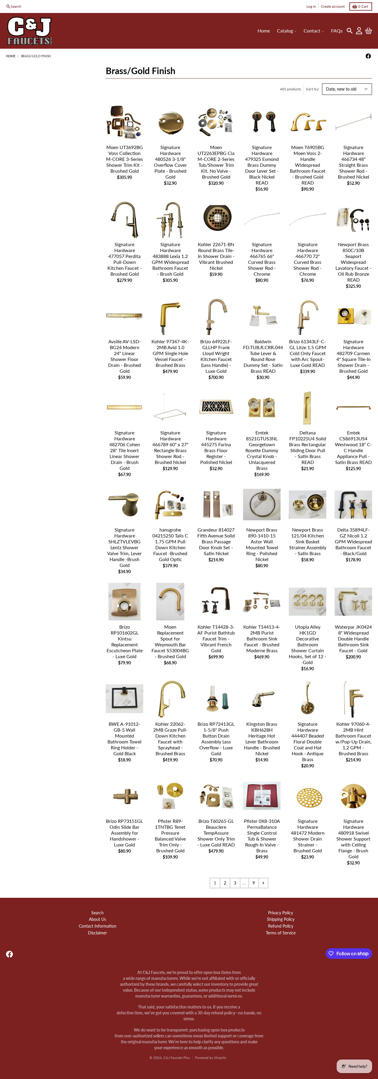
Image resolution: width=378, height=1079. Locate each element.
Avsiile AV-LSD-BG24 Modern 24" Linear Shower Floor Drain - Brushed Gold (124, 356)
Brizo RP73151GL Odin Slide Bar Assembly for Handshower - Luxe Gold (124, 832)
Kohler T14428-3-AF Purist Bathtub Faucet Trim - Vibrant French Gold (216, 638)
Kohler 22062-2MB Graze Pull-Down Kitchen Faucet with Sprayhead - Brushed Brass (170, 738)
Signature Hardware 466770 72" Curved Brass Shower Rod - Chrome (308, 259)
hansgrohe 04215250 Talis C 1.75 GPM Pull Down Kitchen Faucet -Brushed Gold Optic (170, 544)
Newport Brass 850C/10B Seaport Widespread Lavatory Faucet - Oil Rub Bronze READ (353, 261)
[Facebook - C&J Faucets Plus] (368, 56)
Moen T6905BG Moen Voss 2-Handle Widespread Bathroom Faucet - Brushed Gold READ (307, 164)
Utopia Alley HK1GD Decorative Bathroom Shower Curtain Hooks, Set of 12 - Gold (307, 644)
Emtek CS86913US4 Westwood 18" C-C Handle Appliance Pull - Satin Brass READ (353, 447)
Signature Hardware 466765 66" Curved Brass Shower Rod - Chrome (262, 259)
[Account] (359, 30)
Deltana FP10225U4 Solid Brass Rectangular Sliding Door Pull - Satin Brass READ (307, 447)
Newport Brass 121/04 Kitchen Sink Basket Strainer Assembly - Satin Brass (307, 541)
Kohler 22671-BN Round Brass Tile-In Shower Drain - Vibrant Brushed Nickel (216, 256)
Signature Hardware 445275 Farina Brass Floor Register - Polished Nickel (216, 447)
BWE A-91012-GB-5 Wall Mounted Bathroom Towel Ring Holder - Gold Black (124, 738)
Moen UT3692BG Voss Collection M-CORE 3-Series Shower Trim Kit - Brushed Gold (124, 159)
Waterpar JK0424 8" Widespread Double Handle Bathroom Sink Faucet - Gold (353, 638)
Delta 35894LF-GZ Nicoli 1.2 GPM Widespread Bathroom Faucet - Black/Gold (353, 541)
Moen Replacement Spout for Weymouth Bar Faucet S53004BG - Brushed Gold (170, 641)
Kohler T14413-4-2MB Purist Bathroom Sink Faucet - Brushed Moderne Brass (261, 638)
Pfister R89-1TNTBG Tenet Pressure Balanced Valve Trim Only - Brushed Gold (170, 835)
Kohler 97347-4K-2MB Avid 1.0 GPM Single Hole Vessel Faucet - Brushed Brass (170, 353)
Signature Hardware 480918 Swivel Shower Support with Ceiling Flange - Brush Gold (353, 838)
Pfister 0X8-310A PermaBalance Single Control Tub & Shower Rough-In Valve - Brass (262, 835)
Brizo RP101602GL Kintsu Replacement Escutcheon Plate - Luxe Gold (125, 641)
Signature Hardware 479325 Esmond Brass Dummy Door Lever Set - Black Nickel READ (262, 164)
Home (10, 56)
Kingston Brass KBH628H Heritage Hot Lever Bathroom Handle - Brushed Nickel (262, 738)
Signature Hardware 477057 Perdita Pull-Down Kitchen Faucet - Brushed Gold (124, 259)
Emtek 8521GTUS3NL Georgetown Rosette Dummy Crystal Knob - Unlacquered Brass (261, 450)
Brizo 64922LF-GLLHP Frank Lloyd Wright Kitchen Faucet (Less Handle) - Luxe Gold (216, 356)
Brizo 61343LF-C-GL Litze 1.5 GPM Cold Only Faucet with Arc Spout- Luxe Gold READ (307, 353)
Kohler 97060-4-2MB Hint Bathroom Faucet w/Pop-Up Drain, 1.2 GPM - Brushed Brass (353, 738)
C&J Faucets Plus (176, 1057)
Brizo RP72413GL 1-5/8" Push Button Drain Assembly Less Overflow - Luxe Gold (216, 738)
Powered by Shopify (210, 1057)
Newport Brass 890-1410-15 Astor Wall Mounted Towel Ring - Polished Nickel (262, 544)
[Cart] (368, 30)
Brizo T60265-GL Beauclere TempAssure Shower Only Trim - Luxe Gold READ (216, 832)
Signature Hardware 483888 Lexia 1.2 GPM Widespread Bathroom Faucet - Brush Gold (170, 259)
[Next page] (263, 883)
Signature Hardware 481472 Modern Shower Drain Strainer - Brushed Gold (308, 835)
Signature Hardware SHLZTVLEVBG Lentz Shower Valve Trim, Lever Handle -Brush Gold (124, 547)
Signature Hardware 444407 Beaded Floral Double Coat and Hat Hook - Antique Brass (307, 741)
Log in (311, 6)
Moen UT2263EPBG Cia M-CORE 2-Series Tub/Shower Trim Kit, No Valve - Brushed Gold (216, 161)
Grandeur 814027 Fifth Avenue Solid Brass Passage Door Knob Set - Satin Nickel (216, 541)
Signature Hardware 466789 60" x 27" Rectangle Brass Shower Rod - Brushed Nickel (170, 447)
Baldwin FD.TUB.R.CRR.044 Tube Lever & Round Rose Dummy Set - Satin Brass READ (263, 356)
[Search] (349, 30)
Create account (333, 6)
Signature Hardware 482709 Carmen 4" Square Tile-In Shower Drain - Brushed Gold (353, 356)
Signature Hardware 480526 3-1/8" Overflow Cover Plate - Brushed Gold (170, 161)
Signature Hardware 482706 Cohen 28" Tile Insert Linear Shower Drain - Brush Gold (124, 450)
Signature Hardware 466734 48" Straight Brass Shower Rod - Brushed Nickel (353, 161)
